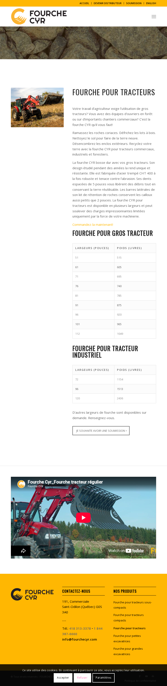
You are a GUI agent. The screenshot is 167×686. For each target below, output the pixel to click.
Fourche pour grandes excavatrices (128, 651)
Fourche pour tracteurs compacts (129, 617)
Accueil (84, 3)
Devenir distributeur (108, 3)
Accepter (63, 677)
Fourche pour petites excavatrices (127, 638)
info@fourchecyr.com (79, 639)
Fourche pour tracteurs (129, 628)
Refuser (82, 677)
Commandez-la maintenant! (92, 224)
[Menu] (154, 16)
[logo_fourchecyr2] (40, 16)
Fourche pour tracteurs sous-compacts (133, 605)
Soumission (134, 3)
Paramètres (103, 677)
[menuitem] (84, 3)
